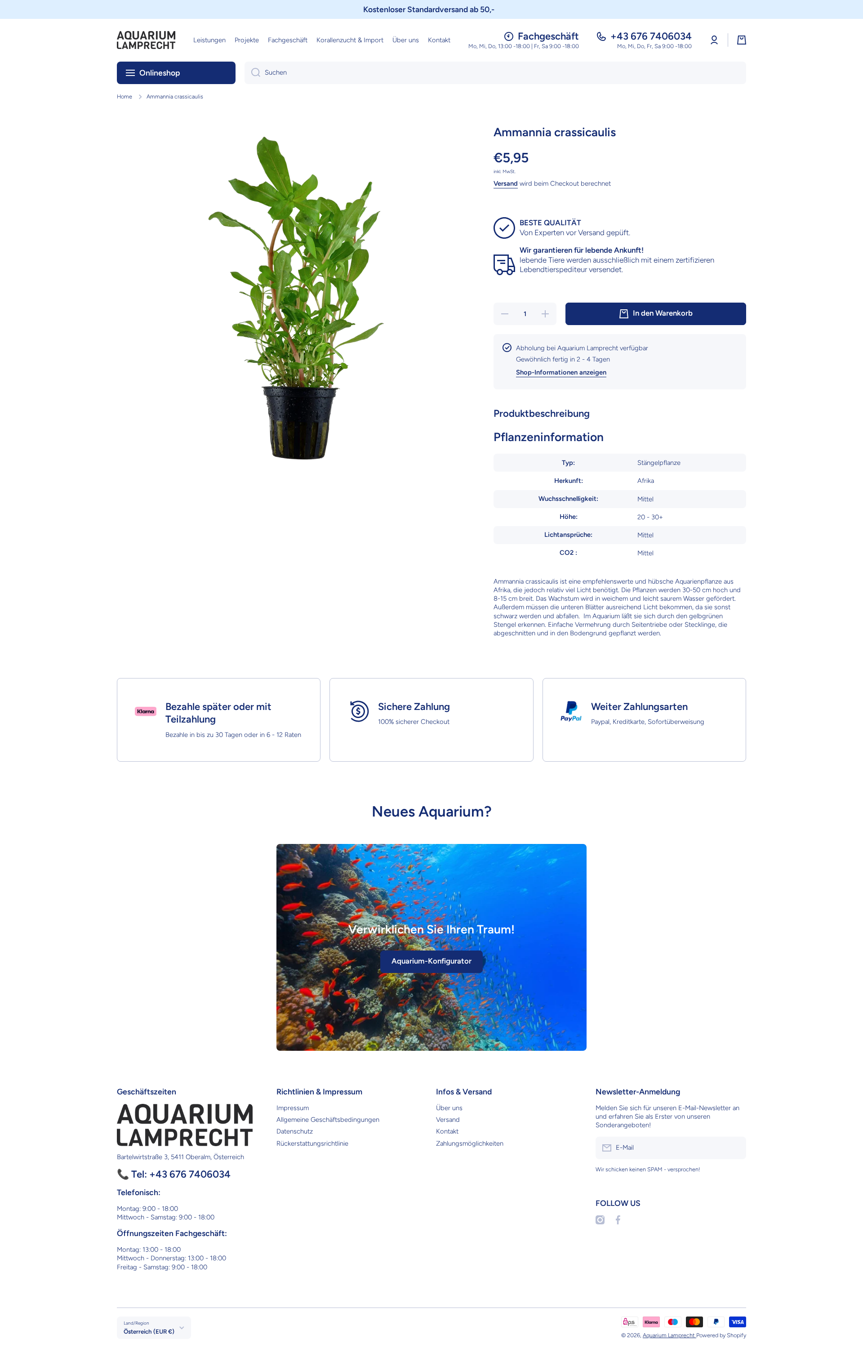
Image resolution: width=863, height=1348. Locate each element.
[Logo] (146, 40)
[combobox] (495, 73)
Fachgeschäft (548, 36)
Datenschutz (294, 1131)
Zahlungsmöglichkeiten (469, 1143)
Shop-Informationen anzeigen (561, 372)
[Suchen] (252, 73)
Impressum (292, 1108)
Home (124, 96)
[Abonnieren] (735, 1148)
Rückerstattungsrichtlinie (312, 1143)
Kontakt (447, 1131)
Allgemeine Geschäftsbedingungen (327, 1120)
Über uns (449, 1108)
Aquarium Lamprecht (669, 1335)
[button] (741, 40)
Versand (506, 183)
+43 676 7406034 (651, 36)
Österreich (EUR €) (149, 1331)
